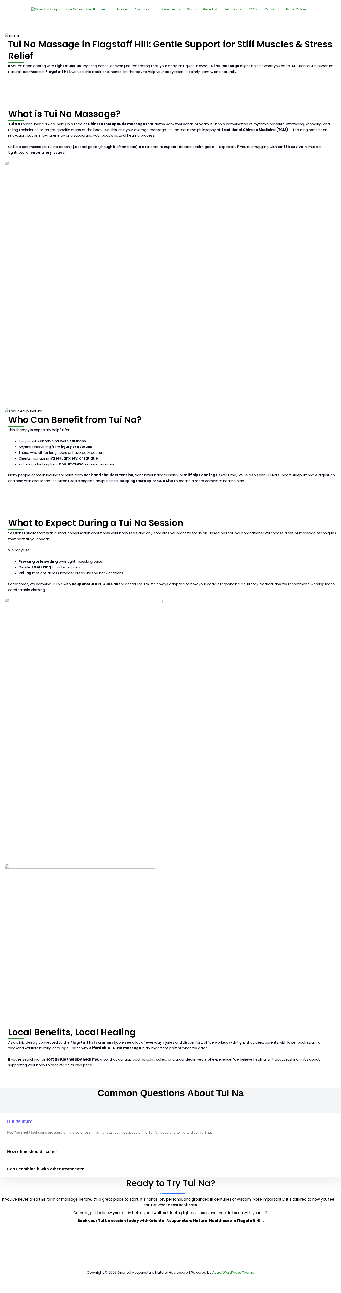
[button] (152, 9)
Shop (191, 9)
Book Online (296, 9)
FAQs (253, 9)
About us (142, 9)
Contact (271, 9)
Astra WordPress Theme (233, 1272)
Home (122, 9)
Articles (231, 9)
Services (168, 9)
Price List (210, 9)
